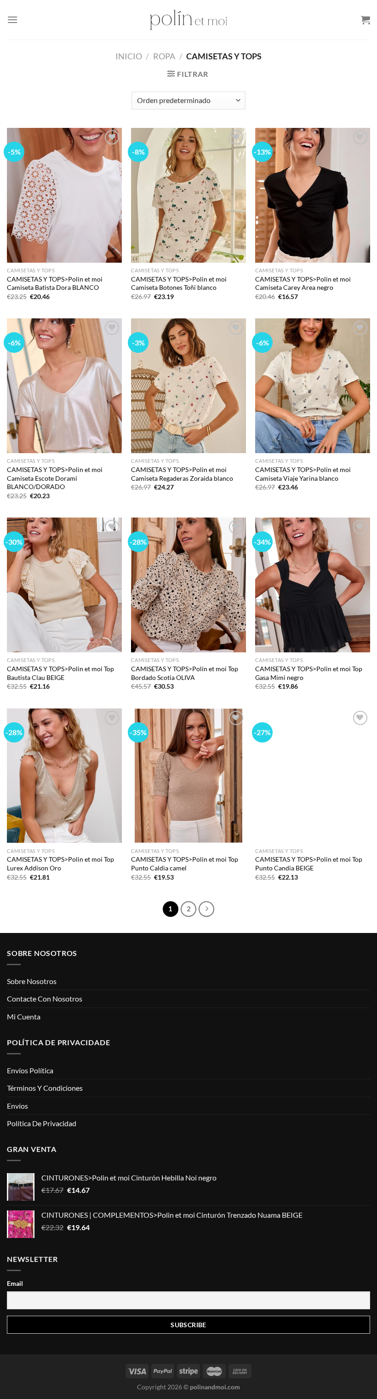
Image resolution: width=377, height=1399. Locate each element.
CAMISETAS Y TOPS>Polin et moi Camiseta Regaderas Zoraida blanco (182, 474)
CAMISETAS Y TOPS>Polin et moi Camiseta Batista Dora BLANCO (55, 283)
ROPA (164, 56)
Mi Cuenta (23, 1016)
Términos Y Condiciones (45, 1087)
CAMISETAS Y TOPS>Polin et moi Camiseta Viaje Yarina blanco (303, 474)
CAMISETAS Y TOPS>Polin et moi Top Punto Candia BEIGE (308, 863)
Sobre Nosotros (32, 981)
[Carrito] (365, 20)
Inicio (128, 56)
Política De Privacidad (41, 1123)
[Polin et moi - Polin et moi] (188, 20)
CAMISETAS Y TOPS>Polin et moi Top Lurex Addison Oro (60, 863)
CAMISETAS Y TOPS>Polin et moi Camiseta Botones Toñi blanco (179, 283)
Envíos (17, 1105)
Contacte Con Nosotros (44, 998)
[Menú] (12, 19)
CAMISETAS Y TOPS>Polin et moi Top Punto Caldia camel (184, 863)
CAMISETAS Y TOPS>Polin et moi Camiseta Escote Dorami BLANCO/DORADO (55, 478)
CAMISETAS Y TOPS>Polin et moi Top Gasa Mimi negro (308, 673)
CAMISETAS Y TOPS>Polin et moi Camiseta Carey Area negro (303, 283)
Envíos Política (30, 1070)
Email (15, 1283)
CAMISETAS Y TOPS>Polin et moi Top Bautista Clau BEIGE (60, 673)
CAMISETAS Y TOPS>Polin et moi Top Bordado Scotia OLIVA (184, 673)
